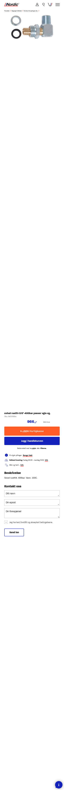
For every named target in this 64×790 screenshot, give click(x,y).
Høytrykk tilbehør (16, 11)
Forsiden (7, 11)
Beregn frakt (27, 455)
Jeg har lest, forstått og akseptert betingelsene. (31, 522)
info (46, 460)
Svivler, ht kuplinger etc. (31, 11)
